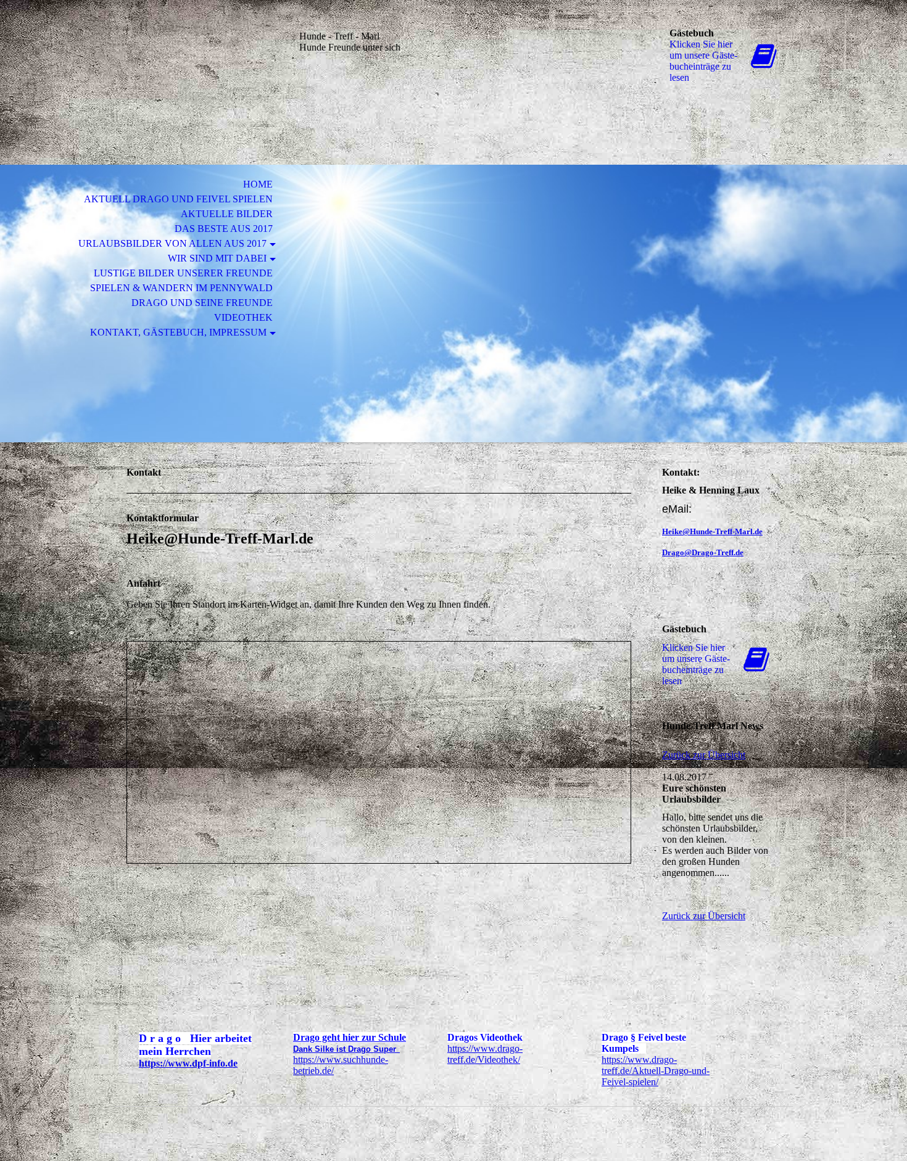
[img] (197, 60)
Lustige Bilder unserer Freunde (183, 273)
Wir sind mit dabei (217, 258)
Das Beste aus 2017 (224, 228)
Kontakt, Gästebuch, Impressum (178, 332)
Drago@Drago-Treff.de (702, 552)
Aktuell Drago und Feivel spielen (178, 199)
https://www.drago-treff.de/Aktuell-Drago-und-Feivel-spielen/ (656, 1070)
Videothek (243, 317)
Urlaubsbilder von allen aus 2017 (172, 243)
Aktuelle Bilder (227, 214)
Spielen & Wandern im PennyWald (181, 288)
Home (258, 184)
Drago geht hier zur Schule (349, 1037)
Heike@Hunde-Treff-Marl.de (712, 531)
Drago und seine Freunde (202, 302)
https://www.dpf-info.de (188, 1063)
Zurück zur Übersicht (703, 755)
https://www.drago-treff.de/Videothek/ (485, 1054)
